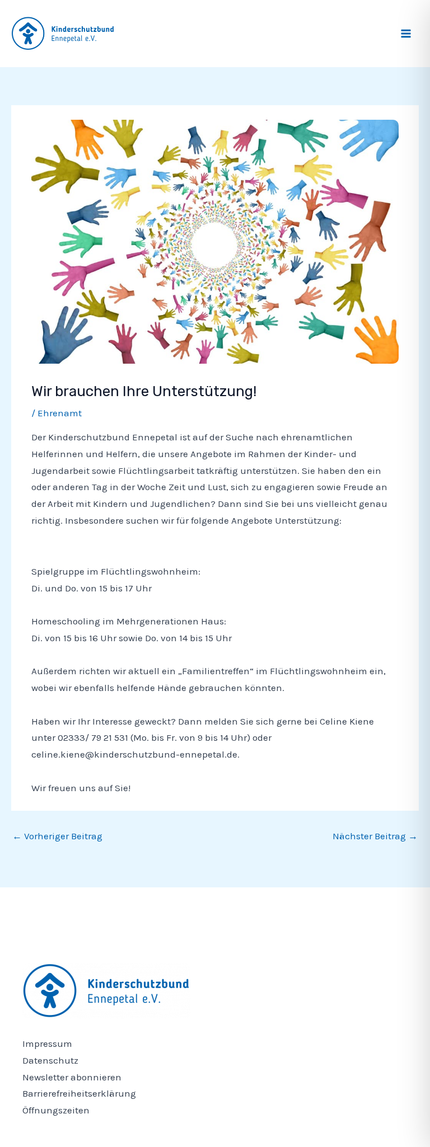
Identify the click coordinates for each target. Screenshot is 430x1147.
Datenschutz (50, 1060)
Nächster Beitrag (375, 836)
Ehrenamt (60, 413)
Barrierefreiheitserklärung (79, 1093)
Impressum (47, 1043)
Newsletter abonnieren (71, 1077)
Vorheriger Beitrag (57, 836)
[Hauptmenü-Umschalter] (406, 33)
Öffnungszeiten (56, 1110)
